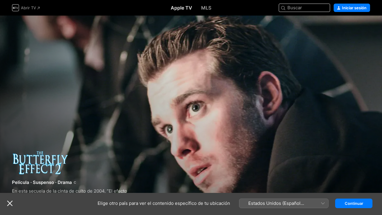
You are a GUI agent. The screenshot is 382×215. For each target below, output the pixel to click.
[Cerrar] (10, 203)
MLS (206, 8)
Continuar (354, 203)
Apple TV (181, 8)
